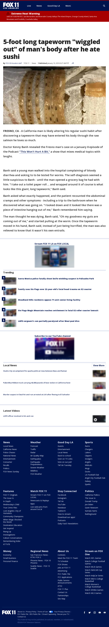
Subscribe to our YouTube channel (53, 336)
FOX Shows (63, 564)
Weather (35, 442)
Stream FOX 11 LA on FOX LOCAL (52, 243)
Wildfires (34, 470)
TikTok (61, 501)
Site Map (61, 598)
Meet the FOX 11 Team (68, 558)
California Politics (92, 495)
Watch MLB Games (93, 567)
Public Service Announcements (65, 581)
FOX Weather (36, 474)
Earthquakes (35, 459)
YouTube (61, 504)
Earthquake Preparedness (36, 463)
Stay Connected (67, 491)
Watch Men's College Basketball (94, 580)
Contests (61, 555)
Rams (87, 446)
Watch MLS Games (93, 593)
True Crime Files (10, 507)
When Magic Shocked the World (12, 520)
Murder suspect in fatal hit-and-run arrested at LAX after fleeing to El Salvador (36, 394)
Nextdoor (62, 507)
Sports (89, 442)
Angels (88, 462)
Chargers (89, 449)
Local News (10, 365)
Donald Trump (91, 501)
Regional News (39, 551)
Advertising (62, 571)
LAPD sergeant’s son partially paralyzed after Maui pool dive (48, 321)
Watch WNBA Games (94, 590)
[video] (99, 419)
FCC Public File (64, 574)
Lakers (88, 452)
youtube (100, 612)
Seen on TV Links (65, 459)
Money (7, 551)
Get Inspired (8, 528)
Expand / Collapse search (104, 6)
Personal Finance (10, 561)
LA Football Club (92, 474)
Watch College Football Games (95, 562)
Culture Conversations (12, 538)
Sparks (88, 484)
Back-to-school (64, 455)
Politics (6, 468)
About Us (63, 551)
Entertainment (9, 459)
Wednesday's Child (11, 504)
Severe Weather (37, 467)
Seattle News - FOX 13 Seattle (40, 567)
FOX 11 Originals (10, 495)
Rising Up (7, 531)
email (105, 612)
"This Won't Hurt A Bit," (34, 151)
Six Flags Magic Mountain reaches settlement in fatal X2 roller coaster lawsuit (58, 310)
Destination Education (12, 525)
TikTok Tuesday (64, 465)
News (34, 63)
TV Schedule (63, 561)
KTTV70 (6, 544)
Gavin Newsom (91, 507)
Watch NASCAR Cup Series (93, 571)
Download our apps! (66, 517)
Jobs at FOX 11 (64, 567)
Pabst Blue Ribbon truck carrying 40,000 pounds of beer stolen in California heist (36, 383)
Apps (32, 503)
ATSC (60, 586)
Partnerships (63, 595)
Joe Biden (89, 504)
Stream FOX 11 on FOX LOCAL (40, 496)
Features (8, 491)
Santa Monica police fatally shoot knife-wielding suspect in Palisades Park (56, 278)
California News (10, 449)
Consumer (7, 462)
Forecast (34, 446)
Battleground (90, 514)
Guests (61, 446)
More (68, 5)
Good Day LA (65, 442)
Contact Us (62, 592)
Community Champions (13, 516)
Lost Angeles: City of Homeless (12, 512)
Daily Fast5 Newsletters (68, 523)
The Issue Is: (8, 498)
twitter (89, 612)
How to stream (64, 514)
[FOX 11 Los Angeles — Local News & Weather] (12, 6)
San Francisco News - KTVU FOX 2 (39, 556)
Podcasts (62, 520)
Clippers (88, 455)
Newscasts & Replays (39, 500)
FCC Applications (65, 577)
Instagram (62, 498)
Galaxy (88, 481)
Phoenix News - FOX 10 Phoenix (40, 561)
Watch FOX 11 (38, 491)
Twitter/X (62, 511)
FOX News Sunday (11, 471)
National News (9, 455)
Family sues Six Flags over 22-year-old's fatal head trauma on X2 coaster (55, 289)
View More (98, 365)
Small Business (9, 558)
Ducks (87, 471)
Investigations (9, 534)
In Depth (7, 501)
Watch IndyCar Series (94, 575)
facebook (84, 612)
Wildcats (88, 465)
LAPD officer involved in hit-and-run (18, 416)
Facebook (62, 495)
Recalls (6, 465)
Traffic (33, 449)
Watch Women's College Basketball (93, 585)
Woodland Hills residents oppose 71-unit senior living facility (49, 300)
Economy (7, 555)
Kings (87, 468)
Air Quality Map (37, 455)
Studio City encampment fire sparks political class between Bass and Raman (35, 371)
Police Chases (9, 452)
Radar (32, 452)
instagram (95, 612)
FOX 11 (27, 63)
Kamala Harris (91, 511)
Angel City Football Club (95, 478)
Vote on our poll (65, 462)
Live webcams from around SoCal (38, 508)
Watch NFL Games (93, 558)
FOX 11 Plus (63, 589)
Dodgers (88, 459)
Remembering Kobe (11, 541)
